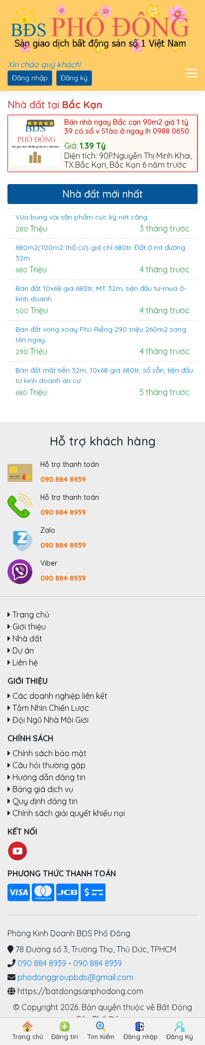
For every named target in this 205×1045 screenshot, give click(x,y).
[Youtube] (17, 850)
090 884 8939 (63, 479)
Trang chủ (30, 615)
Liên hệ (25, 662)
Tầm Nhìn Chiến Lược (50, 708)
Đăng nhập (30, 77)
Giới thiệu (29, 626)
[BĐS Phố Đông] (98, 29)
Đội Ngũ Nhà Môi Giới (50, 720)
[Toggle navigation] (189, 72)
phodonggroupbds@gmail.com (75, 977)
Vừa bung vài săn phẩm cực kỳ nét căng (81, 216)
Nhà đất (27, 638)
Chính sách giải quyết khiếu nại (68, 813)
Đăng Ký (179, 1037)
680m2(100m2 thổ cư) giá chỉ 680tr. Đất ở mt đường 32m (100, 252)
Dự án (23, 650)
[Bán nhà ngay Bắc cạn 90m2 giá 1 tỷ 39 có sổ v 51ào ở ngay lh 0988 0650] (37, 141)
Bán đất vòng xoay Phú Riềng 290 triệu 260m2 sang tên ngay (100, 334)
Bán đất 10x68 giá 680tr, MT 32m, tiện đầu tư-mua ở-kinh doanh (100, 293)
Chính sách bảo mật (49, 753)
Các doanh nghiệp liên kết (59, 696)
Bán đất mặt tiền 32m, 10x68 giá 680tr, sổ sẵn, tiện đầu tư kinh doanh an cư (104, 375)
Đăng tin (64, 1037)
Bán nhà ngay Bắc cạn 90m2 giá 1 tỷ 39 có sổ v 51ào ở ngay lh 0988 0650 (126, 126)
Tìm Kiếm (100, 1037)
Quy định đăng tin (45, 801)
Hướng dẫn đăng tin (49, 777)
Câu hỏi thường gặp (49, 765)
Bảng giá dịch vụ (42, 789)
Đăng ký (74, 77)
